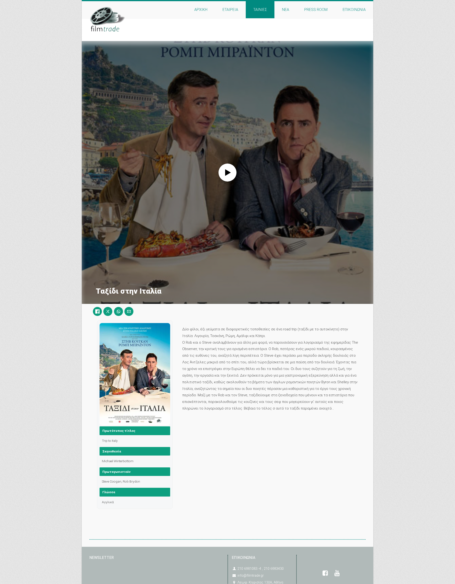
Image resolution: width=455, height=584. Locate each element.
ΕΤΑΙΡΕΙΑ (230, 9)
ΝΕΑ (285, 9)
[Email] (128, 311)
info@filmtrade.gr (250, 576)
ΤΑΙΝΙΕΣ (260, 9)
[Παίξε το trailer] (227, 172)
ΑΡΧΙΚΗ (200, 9)
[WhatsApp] (118, 311)
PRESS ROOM (316, 9)
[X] (107, 311)
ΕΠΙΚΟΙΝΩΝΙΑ (354, 9)
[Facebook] (97, 311)
